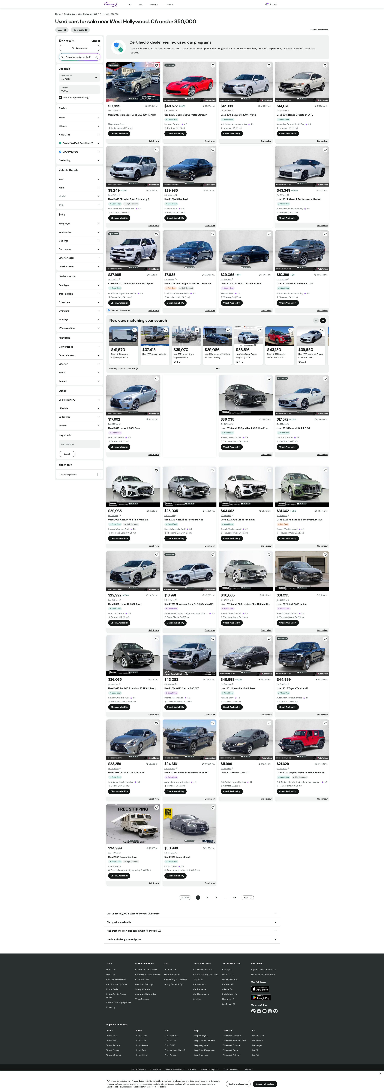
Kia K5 (255, 1050)
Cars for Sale (69, 14)
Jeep (196, 1030)
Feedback (248, 1069)
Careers (192, 1069)
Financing (110, 1007)
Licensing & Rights (208, 1069)
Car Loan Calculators (203, 969)
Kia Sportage (258, 1035)
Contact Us (155, 1069)
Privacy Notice (138, 1081)
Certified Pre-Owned (116, 979)
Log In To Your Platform (262, 974)
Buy (129, 4)
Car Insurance (199, 989)
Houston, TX (228, 974)
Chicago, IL (227, 969)
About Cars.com (138, 1069)
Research (154, 4)
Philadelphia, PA (229, 994)
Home (58, 14)
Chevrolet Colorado (232, 1055)
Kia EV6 (255, 1055)
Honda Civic (140, 1040)
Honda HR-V (141, 1055)
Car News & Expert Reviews (148, 974)
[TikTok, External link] (253, 1011)
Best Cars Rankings (144, 984)
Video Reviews (142, 999)
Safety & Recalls (142, 989)
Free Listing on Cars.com (175, 979)
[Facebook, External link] (259, 1011)
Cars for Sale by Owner (117, 984)
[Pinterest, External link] (275, 1011)
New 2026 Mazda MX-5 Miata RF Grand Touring (217, 356)
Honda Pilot (140, 1050)
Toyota (109, 1030)
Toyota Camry (112, 1050)
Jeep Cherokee (201, 1055)
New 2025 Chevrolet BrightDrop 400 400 (120, 356)
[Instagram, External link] (270, 1011)
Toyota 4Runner (113, 1055)
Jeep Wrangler (200, 1035)
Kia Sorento (257, 1040)
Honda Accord (141, 1045)
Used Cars (111, 969)
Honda (138, 1030)
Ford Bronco (170, 1040)
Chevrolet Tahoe (230, 1050)
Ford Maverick (171, 1035)
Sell (140, 4)
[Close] (380, 1073)
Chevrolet (227, 1030)
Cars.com (215, 1081)
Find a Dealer (112, 989)
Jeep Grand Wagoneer (204, 1050)
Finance (169, 4)
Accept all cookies (265, 1084)
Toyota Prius (111, 1040)
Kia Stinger (257, 1045)
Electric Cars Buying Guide (118, 1002)
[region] (192, 1081)
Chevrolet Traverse (231, 1045)
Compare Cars (142, 979)
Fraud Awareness (231, 1069)
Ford (167, 1030)
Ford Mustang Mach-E (175, 1050)
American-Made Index (145, 994)
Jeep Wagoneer (201, 1045)
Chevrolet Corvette (232, 1035)
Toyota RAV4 (112, 1035)
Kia (253, 1030)
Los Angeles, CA (229, 979)
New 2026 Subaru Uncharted (154, 354)
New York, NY (228, 999)
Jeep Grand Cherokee (204, 1040)
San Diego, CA (228, 1004)
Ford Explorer (171, 1055)
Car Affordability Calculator (205, 974)
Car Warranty (199, 984)
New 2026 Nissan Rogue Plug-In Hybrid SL (184, 356)
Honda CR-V (141, 1035)
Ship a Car (198, 979)
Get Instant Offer (172, 974)
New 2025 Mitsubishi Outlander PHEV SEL (276, 356)
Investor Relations (173, 1069)
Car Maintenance (201, 994)
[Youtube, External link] (264, 1011)
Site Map (197, 999)
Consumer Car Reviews (146, 969)
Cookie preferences (238, 1084)
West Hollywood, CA (87, 14)
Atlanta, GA (227, 989)
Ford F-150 (170, 1045)
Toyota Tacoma (113, 1045)
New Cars (110, 974)
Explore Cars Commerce (262, 969)
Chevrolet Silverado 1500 (234, 1040)
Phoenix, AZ (227, 984)
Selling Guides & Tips (173, 984)
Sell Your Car (170, 969)
